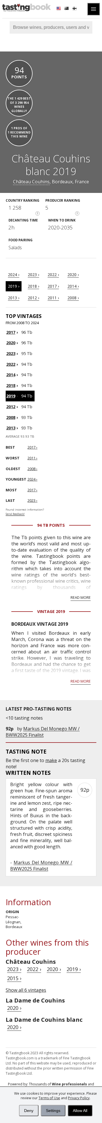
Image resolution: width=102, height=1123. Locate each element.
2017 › (53, 286)
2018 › (33, 286)
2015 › (14, 978)
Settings (53, 1110)
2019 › (13, 286)
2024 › (13, 274)
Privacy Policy (79, 1098)
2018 (10, 385)
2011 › (53, 297)
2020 (10, 342)
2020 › (73, 274)
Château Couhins (31, 181)
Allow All (80, 1110)
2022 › (53, 274)
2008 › (73, 297)
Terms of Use (49, 1098)
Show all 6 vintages (26, 990)
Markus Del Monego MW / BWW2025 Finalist (43, 732)
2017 (10, 332)
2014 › (73, 286)
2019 (10, 396)
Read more (81, 597)
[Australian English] (67, 9)
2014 (10, 374)
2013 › (13, 297)
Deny (28, 1110)
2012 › (33, 297)
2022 (10, 364)
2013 (10, 428)
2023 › (33, 274)
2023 (10, 353)
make (51, 760)
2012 (10, 406)
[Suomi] (75, 9)
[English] (59, 9)
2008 (10, 417)
